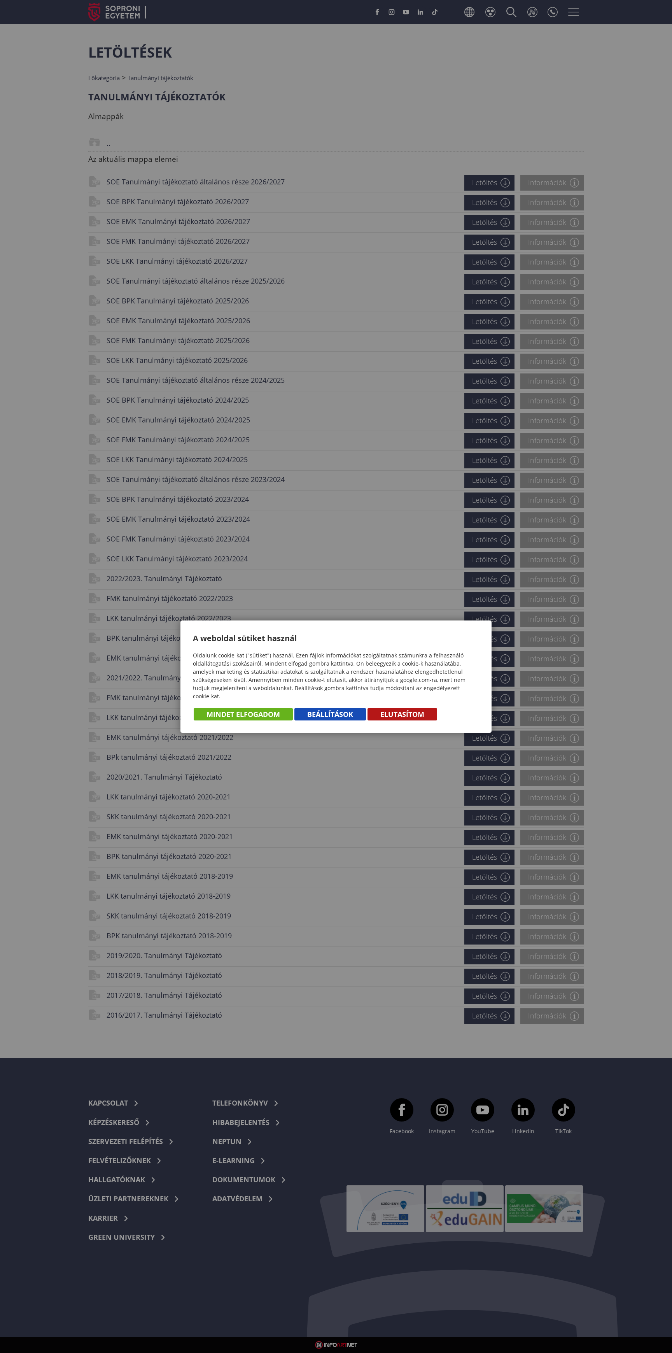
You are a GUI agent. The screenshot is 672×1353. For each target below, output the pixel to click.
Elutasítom (402, 714)
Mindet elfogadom (243, 714)
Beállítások (330, 714)
